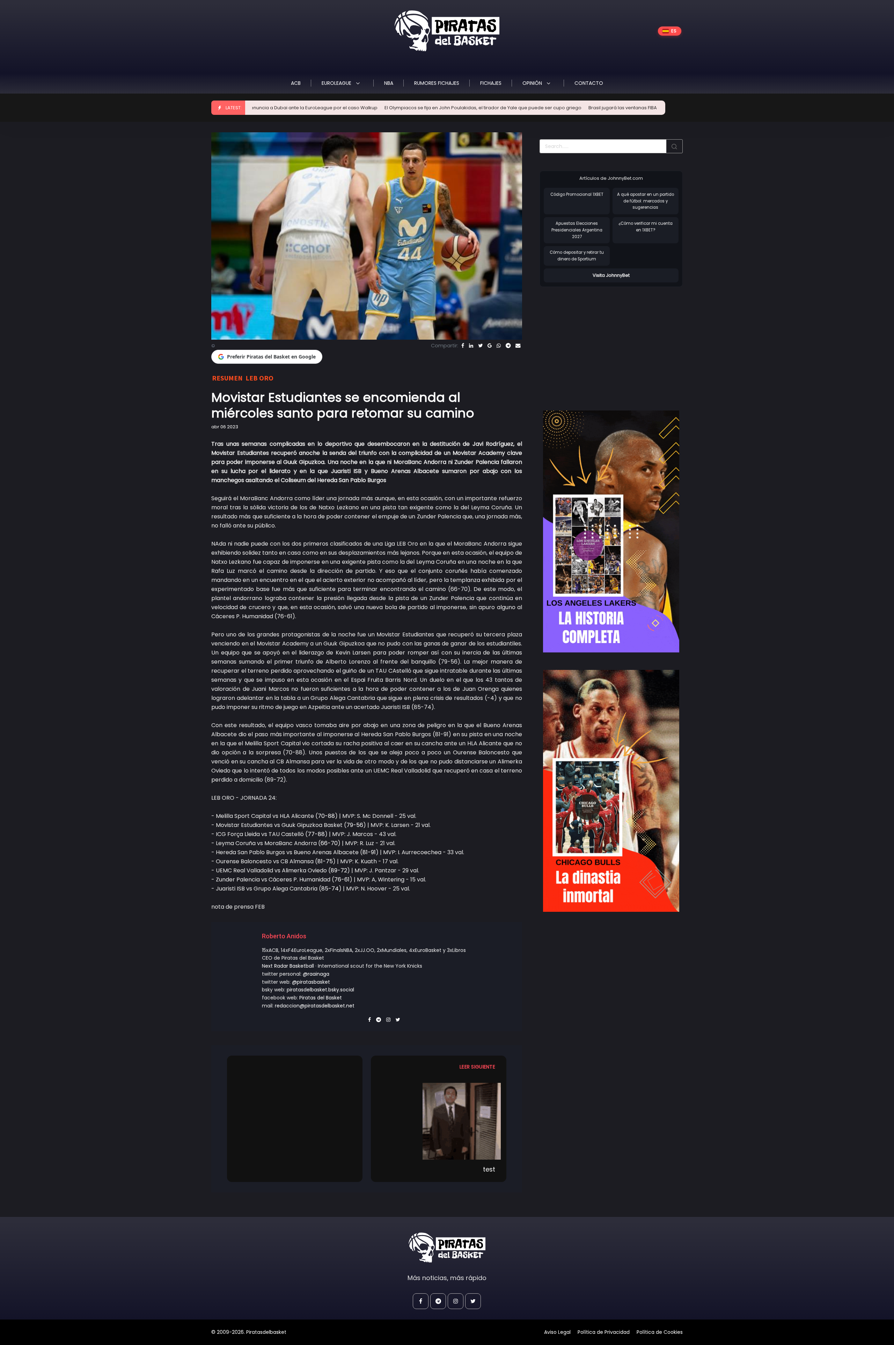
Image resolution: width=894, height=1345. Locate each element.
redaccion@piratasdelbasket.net (314, 1005)
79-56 (354, 825)
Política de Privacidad (604, 1332)
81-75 (325, 861)
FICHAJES (490, 83)
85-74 (330, 889)
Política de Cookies (660, 1332)
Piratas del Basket (320, 997)
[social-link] (420, 1301)
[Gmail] (490, 345)
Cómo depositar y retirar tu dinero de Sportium (577, 256)
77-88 (316, 834)
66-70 (329, 843)
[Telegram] (508, 345)
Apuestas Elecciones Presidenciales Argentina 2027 (576, 230)
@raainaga (316, 973)
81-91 (369, 852)
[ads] (611, 532)
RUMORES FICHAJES (436, 83)
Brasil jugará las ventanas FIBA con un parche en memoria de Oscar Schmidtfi (596, 107)
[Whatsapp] (499, 345)
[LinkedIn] (471, 345)
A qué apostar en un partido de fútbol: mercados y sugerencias (645, 201)
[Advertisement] (598, 341)
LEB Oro (259, 378)
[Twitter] (480, 345)
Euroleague (337, 83)
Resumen (227, 378)
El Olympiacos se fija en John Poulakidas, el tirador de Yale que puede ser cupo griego (402, 107)
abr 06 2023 (224, 426)
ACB (296, 83)
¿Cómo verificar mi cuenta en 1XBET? (645, 227)
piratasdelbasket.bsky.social (320, 989)
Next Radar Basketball (288, 965)
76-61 (342, 879)
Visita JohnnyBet (611, 275)
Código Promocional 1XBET (576, 194)
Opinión (532, 83)
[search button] (674, 146)
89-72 (339, 870)
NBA (388, 83)
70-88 (326, 816)
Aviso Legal (557, 1332)
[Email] (517, 345)
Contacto (588, 83)
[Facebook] (462, 345)
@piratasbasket (311, 981)
